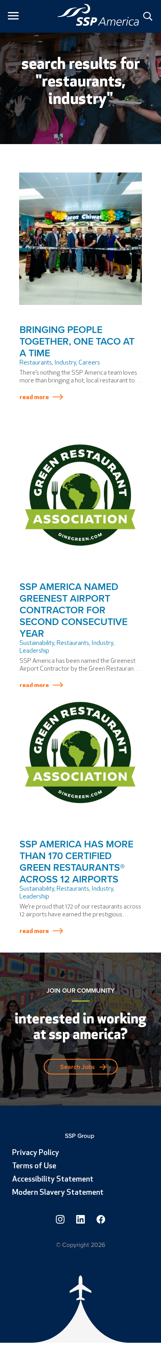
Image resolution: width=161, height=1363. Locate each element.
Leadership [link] (34, 651)
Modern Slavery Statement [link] (58, 1193)
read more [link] (34, 397)
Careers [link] (89, 363)
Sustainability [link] (37, 643)
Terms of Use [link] (34, 1166)
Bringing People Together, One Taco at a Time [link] (77, 341)
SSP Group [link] (80, 1135)
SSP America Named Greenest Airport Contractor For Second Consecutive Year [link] (73, 610)
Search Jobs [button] (77, 1066)
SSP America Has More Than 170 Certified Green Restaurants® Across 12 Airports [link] (76, 861)
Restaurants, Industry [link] (48, 363)
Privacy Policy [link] (35, 1153)
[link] (98, 15)
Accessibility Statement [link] (52, 1179)
